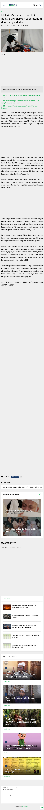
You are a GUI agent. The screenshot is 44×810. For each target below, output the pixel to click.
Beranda (12, 796)
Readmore (7, 681)
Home (2, 11)
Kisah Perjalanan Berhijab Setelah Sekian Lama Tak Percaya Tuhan (21, 530)
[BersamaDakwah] (13, 5)
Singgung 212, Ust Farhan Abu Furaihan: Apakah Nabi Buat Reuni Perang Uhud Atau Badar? (20, 674)
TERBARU (7, 599)
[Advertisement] (14, 72)
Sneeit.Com (25, 806)
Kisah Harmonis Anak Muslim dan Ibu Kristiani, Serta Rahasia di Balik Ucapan (20, 722)
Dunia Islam (10, 11)
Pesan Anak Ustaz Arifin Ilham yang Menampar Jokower (18, 512)
